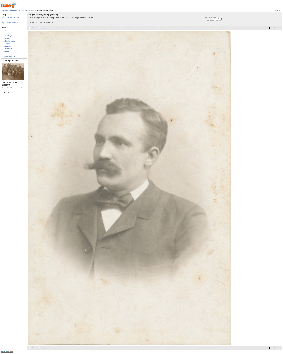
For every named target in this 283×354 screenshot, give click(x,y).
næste (266, 28)
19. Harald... (7, 38)
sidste (274, 28)
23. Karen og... (8, 48)
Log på (277, 10)
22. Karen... (7, 46)
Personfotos (15, 10)
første (34, 28)
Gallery (5, 10)
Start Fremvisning (11, 22)
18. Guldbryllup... (9, 36)
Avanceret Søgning (12, 17)
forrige (43, 28)
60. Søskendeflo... (9, 56)
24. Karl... (6, 51)
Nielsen (25, 10)
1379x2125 (218, 20)
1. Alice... (6, 31)
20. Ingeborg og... (9, 41)
